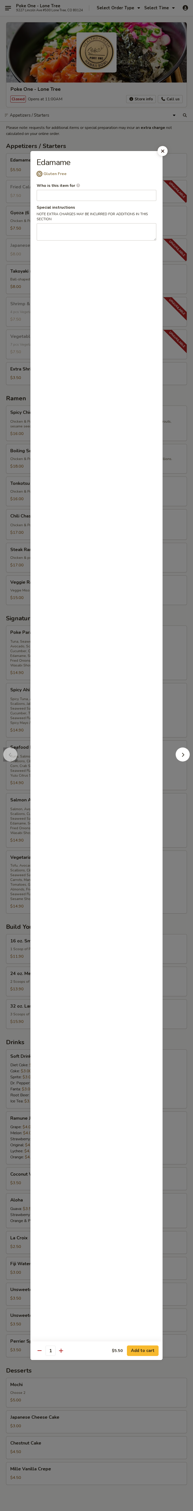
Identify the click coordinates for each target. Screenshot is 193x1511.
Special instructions (56, 207)
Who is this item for (56, 185)
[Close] (163, 151)
